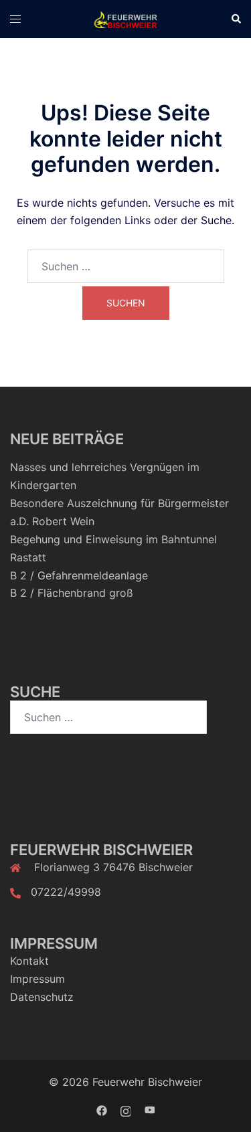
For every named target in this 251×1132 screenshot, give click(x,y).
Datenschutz (42, 997)
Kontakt (29, 960)
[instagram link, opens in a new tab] (125, 1110)
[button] (235, 19)
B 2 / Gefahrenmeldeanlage (79, 575)
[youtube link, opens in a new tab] (150, 1110)
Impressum (37, 978)
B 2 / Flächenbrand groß (71, 592)
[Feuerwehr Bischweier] (125, 18)
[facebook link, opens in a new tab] (101, 1110)
